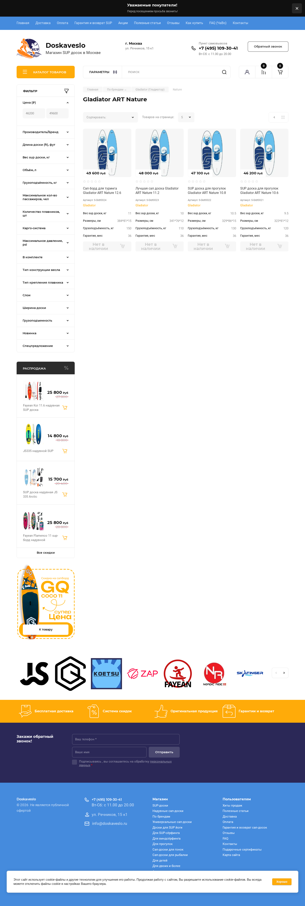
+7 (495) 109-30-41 (218, 48)
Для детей (159, 860)
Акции (123, 23)
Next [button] (284, 673)
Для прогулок (162, 844)
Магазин (160, 799)
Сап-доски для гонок (167, 849)
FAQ (225, 838)
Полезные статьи (147, 23)
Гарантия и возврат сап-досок (245, 827)
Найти (224, 72)
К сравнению (88, 134)
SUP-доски (160, 805)
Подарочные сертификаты (242, 849)
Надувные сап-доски (167, 811)
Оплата (62, 23)
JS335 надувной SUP (38, 451)
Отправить (164, 752)
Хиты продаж (232, 805)
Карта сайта (231, 855)
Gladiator (89, 205)
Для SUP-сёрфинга (166, 833)
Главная (23, 23)
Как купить (194, 23)
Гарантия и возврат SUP (93, 23)
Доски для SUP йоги (167, 827)
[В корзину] (64, 407)
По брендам (161, 816)
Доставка (43, 23)
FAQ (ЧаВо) (218, 23)
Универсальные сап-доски (172, 822)
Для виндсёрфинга (166, 838)
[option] (34, 674)
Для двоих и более (166, 866)
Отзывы (173, 23)
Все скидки (46, 553)
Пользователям (237, 799)
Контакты (240, 23)
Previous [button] (276, 673)
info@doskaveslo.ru (109, 823)
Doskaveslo (65, 45)
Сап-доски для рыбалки (170, 855)
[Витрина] (283, 117)
